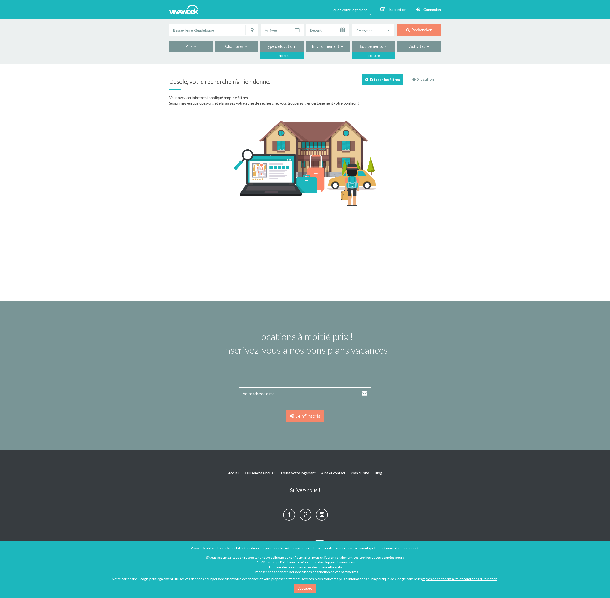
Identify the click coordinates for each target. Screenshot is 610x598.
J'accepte (305, 588)
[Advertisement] (562, 136)
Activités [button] (418, 46)
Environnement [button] (326, 46)
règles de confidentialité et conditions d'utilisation (459, 579)
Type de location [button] (280, 46)
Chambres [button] (235, 46)
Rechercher (421, 29)
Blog (378, 473)
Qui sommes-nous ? (260, 473)
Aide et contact (333, 473)
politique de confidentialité (291, 557)
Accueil (233, 473)
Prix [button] (189, 46)
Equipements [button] (372, 46)
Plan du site (360, 473)
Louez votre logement (349, 9)
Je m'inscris (307, 416)
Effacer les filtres (384, 79)
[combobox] (372, 30)
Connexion (432, 9)
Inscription (397, 9)
